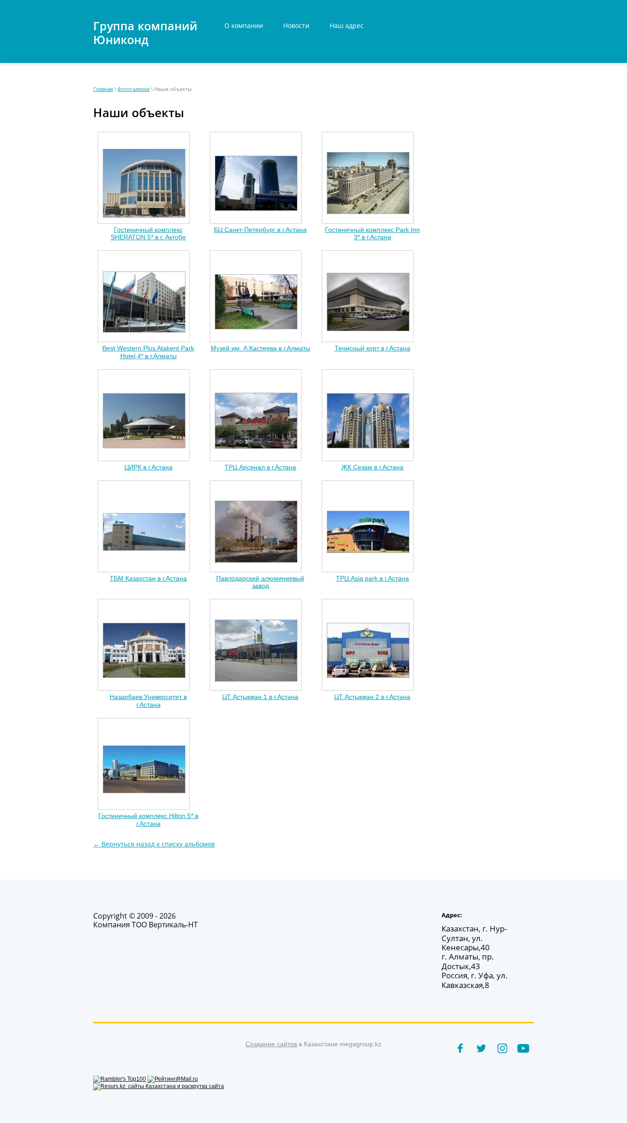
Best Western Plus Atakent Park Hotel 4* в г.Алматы (148, 352)
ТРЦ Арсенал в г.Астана (260, 467)
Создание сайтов (271, 1044)
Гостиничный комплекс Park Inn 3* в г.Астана (372, 233)
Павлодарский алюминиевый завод (260, 582)
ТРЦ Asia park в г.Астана (372, 578)
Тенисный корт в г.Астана (372, 348)
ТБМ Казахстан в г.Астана (148, 578)
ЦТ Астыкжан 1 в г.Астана (260, 696)
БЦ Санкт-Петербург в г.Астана (260, 229)
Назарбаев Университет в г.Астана (148, 700)
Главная (103, 88)
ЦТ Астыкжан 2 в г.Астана (372, 696)
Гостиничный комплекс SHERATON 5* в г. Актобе (148, 233)
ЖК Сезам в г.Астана (372, 467)
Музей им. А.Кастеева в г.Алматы (260, 348)
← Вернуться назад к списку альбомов (154, 844)
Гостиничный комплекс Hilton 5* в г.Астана (148, 819)
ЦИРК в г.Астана (148, 467)
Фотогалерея (134, 88)
